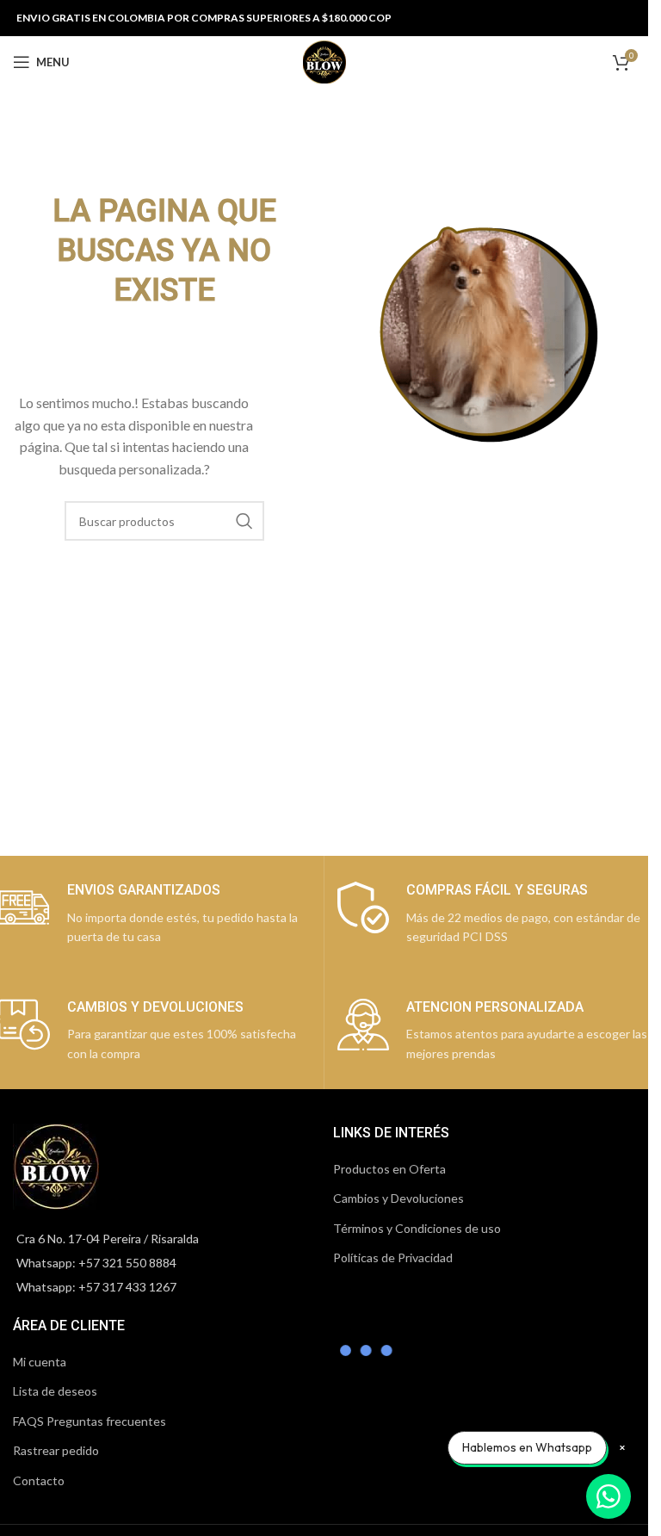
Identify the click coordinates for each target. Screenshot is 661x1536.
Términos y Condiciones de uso (417, 1228)
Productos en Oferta (389, 1168)
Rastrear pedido (56, 1450)
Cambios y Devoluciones (398, 1198)
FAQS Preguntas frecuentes (89, 1421)
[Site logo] (324, 60)
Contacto (39, 1480)
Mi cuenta (39, 1361)
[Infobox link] (493, 914)
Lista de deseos (55, 1391)
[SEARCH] (244, 521)
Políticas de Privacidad (393, 1257)
